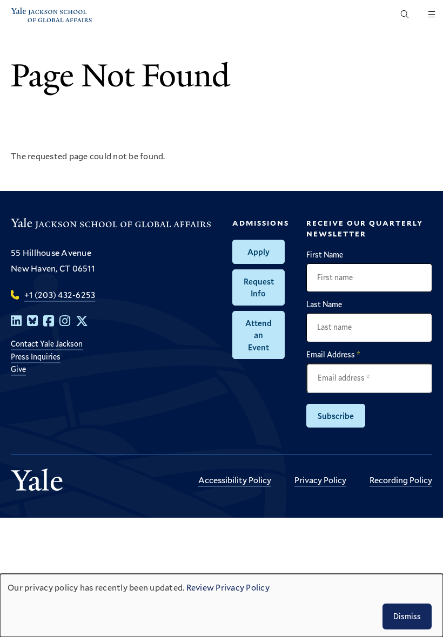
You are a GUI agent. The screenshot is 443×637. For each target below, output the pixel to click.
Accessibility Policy (234, 479)
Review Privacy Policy (228, 587)
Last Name (324, 304)
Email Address (333, 354)
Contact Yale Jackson (47, 343)
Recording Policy (401, 479)
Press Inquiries (36, 356)
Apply (258, 251)
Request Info (259, 287)
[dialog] (221, 605)
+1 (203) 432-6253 (59, 294)
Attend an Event (258, 335)
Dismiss (407, 616)
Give (18, 369)
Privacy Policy (320, 479)
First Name (324, 254)
